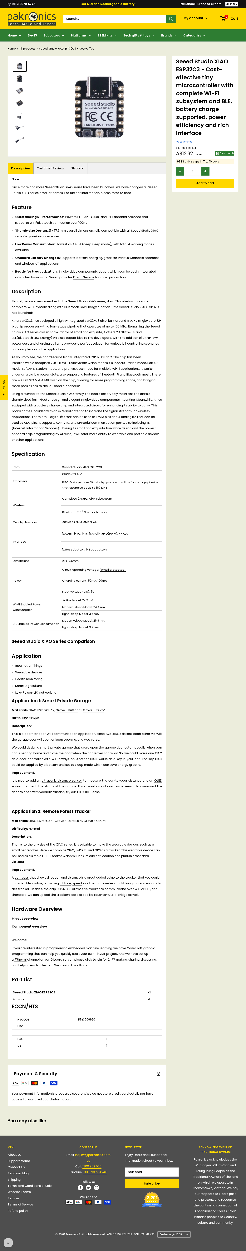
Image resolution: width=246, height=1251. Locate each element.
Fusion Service (83, 277)
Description (20, 168)
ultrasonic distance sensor (62, 780)
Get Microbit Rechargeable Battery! (108, 4)
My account (194, 18)
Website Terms (19, 1192)
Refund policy (18, 1211)
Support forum (19, 1161)
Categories (192, 35)
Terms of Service (20, 1204)
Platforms (79, 35)
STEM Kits (105, 35)
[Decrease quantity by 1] (180, 171)
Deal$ (32, 35)
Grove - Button (67, 710)
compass (22, 877)
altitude (65, 883)
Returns (13, 1198)
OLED (158, 780)
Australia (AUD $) (171, 1234)
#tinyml (20, 959)
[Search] (171, 19)
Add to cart (205, 183)
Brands (166, 35)
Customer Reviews (51, 168)
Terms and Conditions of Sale (30, 1186)
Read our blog (18, 1173)
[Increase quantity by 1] (205, 171)
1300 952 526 (91, 1166)
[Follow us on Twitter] (88, 1187)
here (127, 193)
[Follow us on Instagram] (96, 1187)
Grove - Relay (93, 710)
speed (77, 883)
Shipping (77, 168)
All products (27, 49)
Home (12, 35)
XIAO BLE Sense (88, 792)
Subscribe (152, 1183)
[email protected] (113, 570)
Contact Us (16, 1167)
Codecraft (135, 948)
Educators (52, 35)
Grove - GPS (93, 821)
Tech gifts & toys (136, 35)
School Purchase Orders (202, 4)
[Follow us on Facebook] (80, 1187)
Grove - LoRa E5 (67, 821)
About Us (14, 1154)
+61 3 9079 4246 (23, 4)
